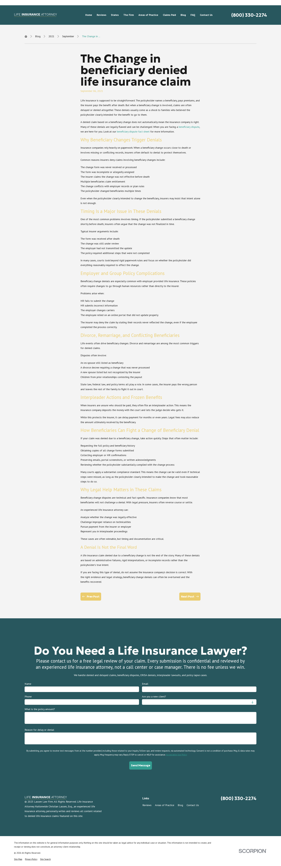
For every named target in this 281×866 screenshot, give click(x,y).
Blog (180, 805)
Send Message (140, 765)
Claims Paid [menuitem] (169, 15)
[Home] (35, 15)
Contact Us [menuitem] (206, 15)
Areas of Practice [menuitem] (148, 15)
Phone (28, 696)
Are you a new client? (154, 696)
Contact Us (193, 805)
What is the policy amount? (40, 709)
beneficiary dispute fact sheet (133, 131)
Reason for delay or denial (39, 729)
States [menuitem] (115, 15)
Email (145, 683)
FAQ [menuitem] (193, 15)
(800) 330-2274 (249, 15)
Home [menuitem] (88, 15)
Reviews (146, 805)
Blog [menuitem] (183, 15)
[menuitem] (18, 859)
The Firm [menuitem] (128, 15)
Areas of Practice (164, 805)
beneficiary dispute (189, 127)
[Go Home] (26, 36)
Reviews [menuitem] (101, 15)
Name (28, 683)
